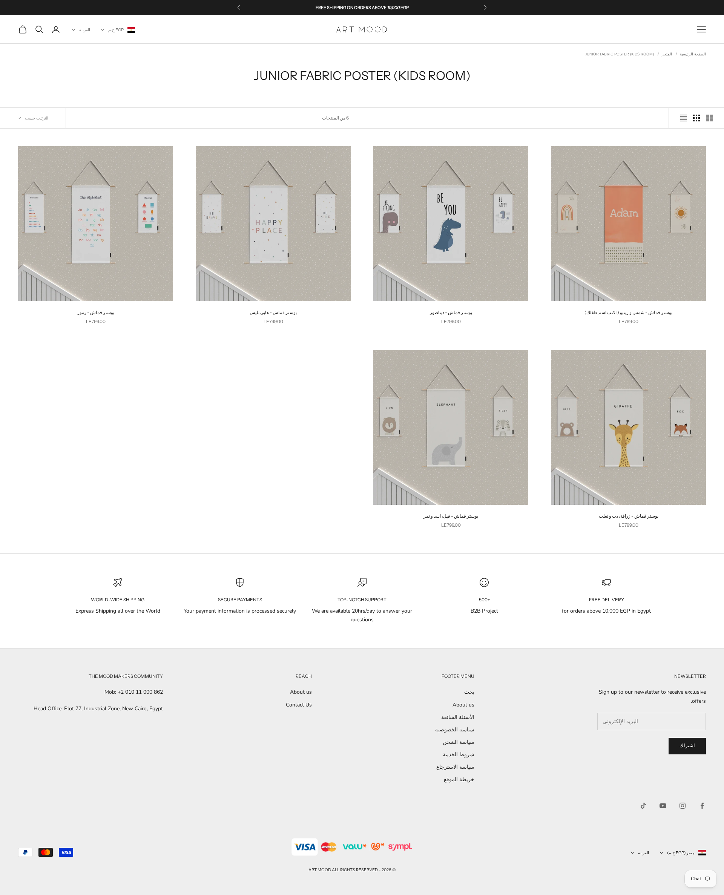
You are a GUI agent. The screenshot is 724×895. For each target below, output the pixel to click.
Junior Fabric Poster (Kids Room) (620, 54)
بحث (469, 692)
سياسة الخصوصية (454, 729)
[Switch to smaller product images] (696, 118)
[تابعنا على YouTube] (663, 805)
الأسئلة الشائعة (457, 717)
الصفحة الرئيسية (693, 54)
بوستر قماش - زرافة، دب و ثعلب (628, 516)
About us (463, 704)
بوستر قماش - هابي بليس (273, 312)
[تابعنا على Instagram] (682, 805)
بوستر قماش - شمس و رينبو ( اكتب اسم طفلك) (628, 312)
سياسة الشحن (458, 742)
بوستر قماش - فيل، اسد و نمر (450, 516)
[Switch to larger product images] (709, 118)
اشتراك (687, 745)
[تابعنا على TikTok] (643, 805)
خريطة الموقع (459, 779)
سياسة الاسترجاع (455, 767)
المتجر (667, 54)
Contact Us (299, 704)
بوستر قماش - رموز (95, 312)
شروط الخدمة (458, 754)
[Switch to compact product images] (683, 118)
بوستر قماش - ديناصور (451, 312)
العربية (84, 29)
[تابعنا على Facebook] (702, 805)
